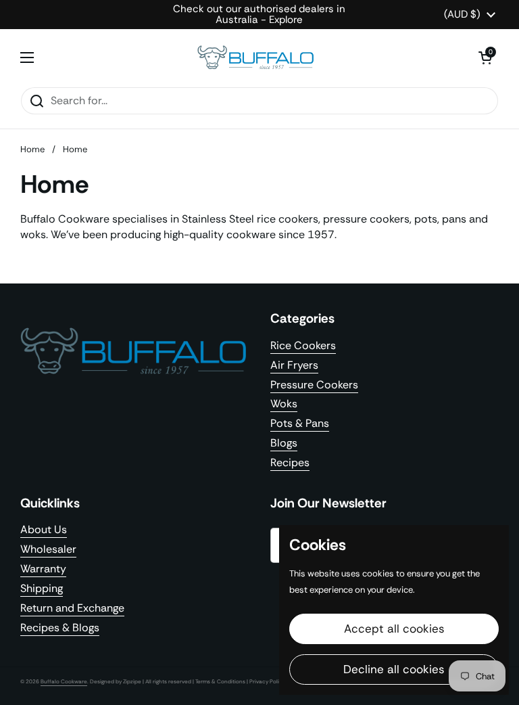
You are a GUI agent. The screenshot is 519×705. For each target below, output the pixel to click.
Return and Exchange (72, 608)
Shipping (41, 588)
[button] (485, 57)
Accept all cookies (394, 628)
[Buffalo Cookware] (256, 58)
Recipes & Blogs (59, 627)
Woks (283, 403)
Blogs (283, 443)
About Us (43, 529)
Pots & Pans (299, 423)
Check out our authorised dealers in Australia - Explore (259, 14)
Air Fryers (294, 365)
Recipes (290, 462)
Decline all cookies (394, 669)
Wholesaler (48, 549)
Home (32, 149)
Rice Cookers (303, 345)
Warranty (43, 569)
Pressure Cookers (314, 385)
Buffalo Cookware (64, 681)
